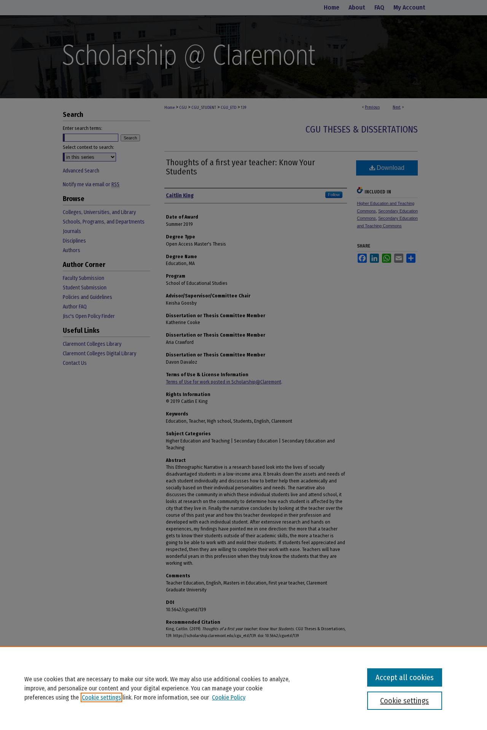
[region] (243, 688)
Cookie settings (101, 697)
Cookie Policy (228, 697)
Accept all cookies (405, 677)
